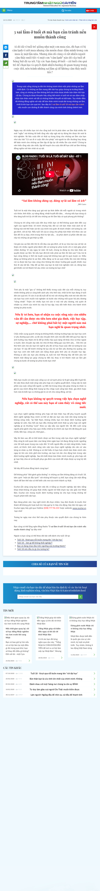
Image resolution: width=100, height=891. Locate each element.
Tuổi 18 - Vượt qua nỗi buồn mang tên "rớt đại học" (40, 540)
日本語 (91, 10)
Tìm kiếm (67, 10)
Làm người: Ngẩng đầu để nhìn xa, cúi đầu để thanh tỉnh (56, 695)
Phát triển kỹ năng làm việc (88, 20)
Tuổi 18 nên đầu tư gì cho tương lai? (33, 549)
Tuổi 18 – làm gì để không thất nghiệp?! (34, 543)
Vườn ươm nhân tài (71, 20)
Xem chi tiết (94, 673)
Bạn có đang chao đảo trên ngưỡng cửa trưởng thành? (41, 546)
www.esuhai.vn (79, 508)
